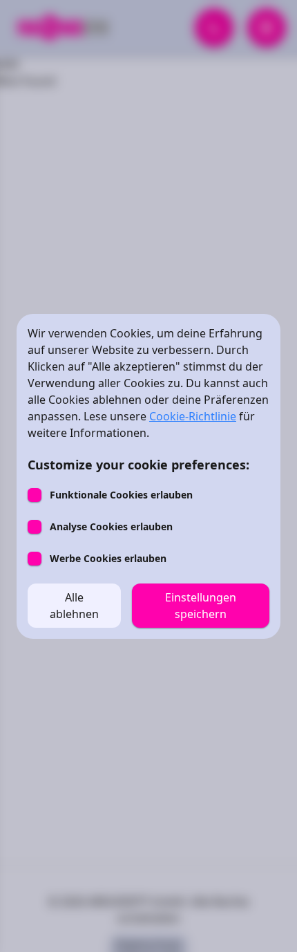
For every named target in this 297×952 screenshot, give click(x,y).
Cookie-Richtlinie (192, 416)
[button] (74, 606)
